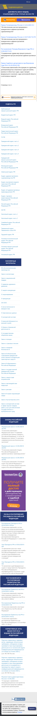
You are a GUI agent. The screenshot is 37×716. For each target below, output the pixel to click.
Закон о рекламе (6, 389)
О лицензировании (7, 294)
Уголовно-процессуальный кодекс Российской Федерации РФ (9, 248)
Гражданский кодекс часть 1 (10, 141)
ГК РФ (3, 137)
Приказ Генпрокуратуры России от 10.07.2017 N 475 (18, 37)
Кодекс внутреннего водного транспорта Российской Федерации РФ (10, 184)
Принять (32, 708)
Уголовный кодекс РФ (8, 254)
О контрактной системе (8, 317)
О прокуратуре (5, 298)
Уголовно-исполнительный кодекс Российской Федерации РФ (9, 240)
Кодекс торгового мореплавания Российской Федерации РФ (9, 198)
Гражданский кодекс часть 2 (10, 145)
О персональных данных (9, 313)
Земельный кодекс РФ (8, 172)
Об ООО (4, 302)
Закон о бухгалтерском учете (10, 399)
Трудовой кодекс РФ (7, 234)
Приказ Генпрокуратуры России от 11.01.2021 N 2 (17, 25)
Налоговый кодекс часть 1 (9, 214)
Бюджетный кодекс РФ (8, 115)
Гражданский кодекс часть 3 (10, 149)
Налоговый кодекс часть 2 (9, 218)
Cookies (19, 712)
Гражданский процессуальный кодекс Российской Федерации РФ (9, 159)
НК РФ (3, 210)
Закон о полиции (6, 339)
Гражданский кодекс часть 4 (10, 154)
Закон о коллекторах (7, 274)
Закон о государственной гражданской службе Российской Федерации (9, 371)
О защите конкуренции (8, 290)
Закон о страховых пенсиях (9, 343)
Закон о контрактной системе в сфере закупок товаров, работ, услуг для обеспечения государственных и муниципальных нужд (10, 407)
